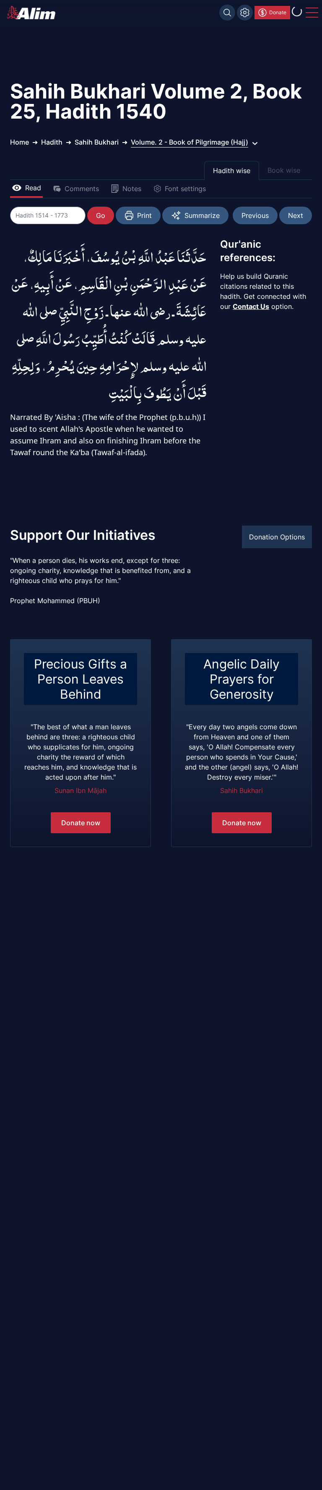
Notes (131, 188)
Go (100, 215)
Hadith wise (231, 170)
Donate (277, 12)
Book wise (283, 170)
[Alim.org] (33, 12)
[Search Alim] (227, 13)
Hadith (51, 142)
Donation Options (277, 537)
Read (33, 188)
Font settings (185, 188)
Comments (82, 188)
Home (19, 142)
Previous (255, 215)
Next (295, 215)
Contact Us (251, 306)
